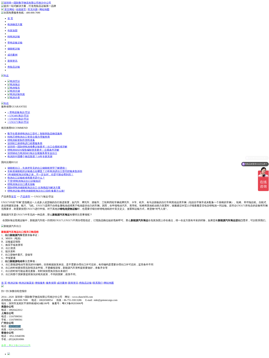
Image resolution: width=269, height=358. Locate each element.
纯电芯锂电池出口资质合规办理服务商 (28, 137)
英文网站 (9, 9)
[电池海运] (13, 84)
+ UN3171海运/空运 (18, 122)
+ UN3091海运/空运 (18, 119)
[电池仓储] (13, 91)
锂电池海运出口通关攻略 (21, 184)
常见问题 (33, 9)
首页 (13, 196)
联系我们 (98, 283)
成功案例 (12, 54)
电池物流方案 (14, 24)
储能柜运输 (13, 48)
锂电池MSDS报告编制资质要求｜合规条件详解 (33, 150)
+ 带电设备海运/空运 (18, 112)
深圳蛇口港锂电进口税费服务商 (24, 143)
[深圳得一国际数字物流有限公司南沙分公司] (26, 2)
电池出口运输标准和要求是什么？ (26, 177)
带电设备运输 (14, 42)
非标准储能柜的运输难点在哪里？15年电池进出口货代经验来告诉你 (44, 171)
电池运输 (13, 283)
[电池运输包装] (16, 94)
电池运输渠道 (26, 283)
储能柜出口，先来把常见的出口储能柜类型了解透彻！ (37, 168)
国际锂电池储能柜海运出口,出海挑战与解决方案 (33, 187)
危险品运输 (13, 67)
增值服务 (40, 283)
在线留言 (21, 9)
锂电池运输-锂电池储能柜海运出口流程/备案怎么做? (36, 190)
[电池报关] (13, 87)
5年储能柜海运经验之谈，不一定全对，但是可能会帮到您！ (40, 174)
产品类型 (25, 196)
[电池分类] (13, 97)
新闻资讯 (12, 61)
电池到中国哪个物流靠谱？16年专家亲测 (29, 156)
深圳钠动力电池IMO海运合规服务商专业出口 (32, 153)
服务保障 (51, 283)
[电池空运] (13, 81)
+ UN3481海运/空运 (18, 115)
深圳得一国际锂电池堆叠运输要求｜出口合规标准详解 (37, 146)
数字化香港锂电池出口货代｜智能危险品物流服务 (34, 133)
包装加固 (12, 30)
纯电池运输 (13, 36)
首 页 (10, 18)
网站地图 (44, 9)
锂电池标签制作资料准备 (21, 140)
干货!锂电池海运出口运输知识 (24, 181)
